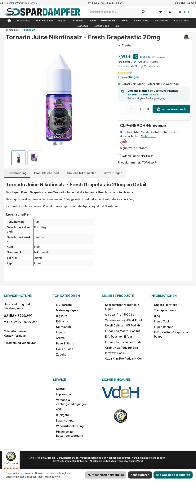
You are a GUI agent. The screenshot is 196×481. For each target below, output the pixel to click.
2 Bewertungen (128, 77)
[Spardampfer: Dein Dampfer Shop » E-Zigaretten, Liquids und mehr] (9, 21)
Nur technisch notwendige (106, 474)
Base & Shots (65, 343)
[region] (58, 104)
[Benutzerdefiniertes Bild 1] (120, 395)
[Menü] (17, 451)
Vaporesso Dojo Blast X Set (123, 320)
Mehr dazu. (148, 136)
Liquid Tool (161, 321)
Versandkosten (88, 458)
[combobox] (113, 12)
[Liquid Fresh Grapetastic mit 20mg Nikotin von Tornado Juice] (58, 95)
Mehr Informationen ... (50, 476)
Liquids (61, 332)
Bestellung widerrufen (21, 342)
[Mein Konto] (170, 12)
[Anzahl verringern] (121, 109)
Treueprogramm (165, 310)
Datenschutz (65, 420)
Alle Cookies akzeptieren (173, 474)
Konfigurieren (140, 474)
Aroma (60, 337)
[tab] (17, 173)
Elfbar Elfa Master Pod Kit (122, 331)
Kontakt (61, 388)
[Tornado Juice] (186, 38)
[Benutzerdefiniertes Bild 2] (120, 418)
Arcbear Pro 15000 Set (120, 314)
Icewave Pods (114, 353)
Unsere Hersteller (166, 304)
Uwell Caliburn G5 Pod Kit (122, 325)
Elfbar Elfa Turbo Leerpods (123, 342)
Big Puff (61, 315)
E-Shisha (62, 321)
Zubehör (62, 354)
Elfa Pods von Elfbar (118, 336)
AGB (59, 409)
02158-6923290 (187, 3)
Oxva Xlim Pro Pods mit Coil (123, 358)
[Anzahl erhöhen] (140, 109)
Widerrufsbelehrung (70, 426)
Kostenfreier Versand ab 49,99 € (20, 3)
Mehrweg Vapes (67, 310)
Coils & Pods (64, 349)
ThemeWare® (136, 461)
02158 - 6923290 (18, 316)
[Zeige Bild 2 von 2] (61, 143)
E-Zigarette (64, 304)
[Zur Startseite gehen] (42, 12)
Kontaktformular (15, 335)
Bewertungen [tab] (113, 173)
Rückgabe (63, 415)
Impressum (63, 394)
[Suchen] (143, 12)
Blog (157, 315)
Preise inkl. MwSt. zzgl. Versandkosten (139, 66)
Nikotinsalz (63, 327)
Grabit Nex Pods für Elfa (121, 347)
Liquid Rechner (164, 327)
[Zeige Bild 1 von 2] (54, 143)
